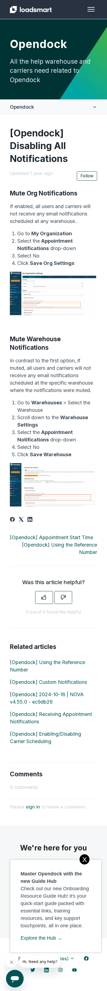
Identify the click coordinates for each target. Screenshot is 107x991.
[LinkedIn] (29, 520)
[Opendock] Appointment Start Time (51, 537)
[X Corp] (21, 520)
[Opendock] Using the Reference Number (47, 666)
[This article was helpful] (44, 597)
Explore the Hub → (41, 938)
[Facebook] (12, 520)
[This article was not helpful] (63, 597)
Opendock (22, 107)
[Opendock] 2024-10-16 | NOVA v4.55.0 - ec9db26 (47, 698)
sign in (33, 807)
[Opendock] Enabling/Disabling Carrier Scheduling (45, 737)
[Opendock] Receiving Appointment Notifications (51, 717)
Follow (87, 175)
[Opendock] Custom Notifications (48, 682)
